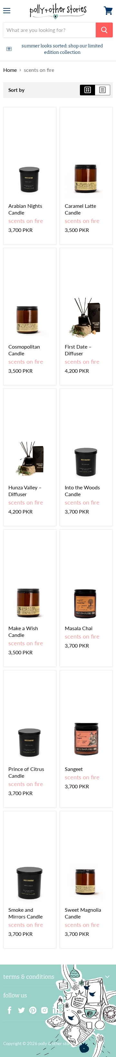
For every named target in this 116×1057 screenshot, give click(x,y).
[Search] (104, 30)
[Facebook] (8, 1008)
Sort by (16, 90)
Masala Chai (78, 628)
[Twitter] (19, 1008)
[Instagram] (42, 1008)
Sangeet (74, 769)
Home (10, 70)
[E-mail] (66, 1008)
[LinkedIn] (54, 1008)
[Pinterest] (31, 1008)
